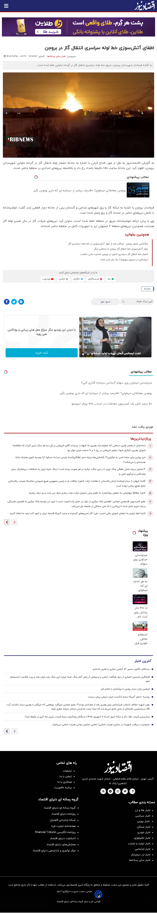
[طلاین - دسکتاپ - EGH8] (78, 26)
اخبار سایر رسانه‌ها (56, 56)
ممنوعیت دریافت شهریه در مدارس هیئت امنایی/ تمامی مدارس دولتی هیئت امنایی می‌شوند (101, 724)
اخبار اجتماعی (142, 849)
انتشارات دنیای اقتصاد (63, 838)
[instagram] (118, 791)
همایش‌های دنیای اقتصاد (61, 844)
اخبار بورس (143, 821)
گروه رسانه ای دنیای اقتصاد (60, 808)
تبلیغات (67, 771)
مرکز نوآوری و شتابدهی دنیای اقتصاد (54, 850)
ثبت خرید (41, 353)
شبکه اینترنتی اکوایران (63, 820)
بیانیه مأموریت (63, 787)
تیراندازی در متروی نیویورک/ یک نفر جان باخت (124, 259)
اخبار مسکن (143, 827)
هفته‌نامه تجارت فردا (63, 826)
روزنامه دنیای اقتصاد (64, 814)
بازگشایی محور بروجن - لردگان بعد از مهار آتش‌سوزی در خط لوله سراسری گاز (108, 244)
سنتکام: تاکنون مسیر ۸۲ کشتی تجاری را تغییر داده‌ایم (121, 669)
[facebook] (132, 791)
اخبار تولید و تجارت (139, 843)
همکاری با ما (64, 782)
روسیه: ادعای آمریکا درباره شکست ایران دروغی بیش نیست (119, 697)
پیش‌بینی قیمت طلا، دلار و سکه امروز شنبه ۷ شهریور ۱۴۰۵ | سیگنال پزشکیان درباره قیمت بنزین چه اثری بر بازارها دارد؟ (87, 717)
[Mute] (88, 354)
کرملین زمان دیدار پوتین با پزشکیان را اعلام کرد (125, 689)
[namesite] (144, 6)
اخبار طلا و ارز (142, 810)
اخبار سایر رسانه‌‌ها (139, 860)
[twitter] (125, 791)
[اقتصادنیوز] (117, 767)
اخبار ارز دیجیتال (140, 854)
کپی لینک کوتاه (144, 301)
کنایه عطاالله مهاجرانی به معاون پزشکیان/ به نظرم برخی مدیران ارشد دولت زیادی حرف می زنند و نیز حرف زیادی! (87, 493)
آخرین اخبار (142, 661)
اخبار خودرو (143, 832)
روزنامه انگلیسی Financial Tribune (55, 832)
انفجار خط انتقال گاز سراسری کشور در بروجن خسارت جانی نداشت (114, 254)
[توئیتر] (14, 302)
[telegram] (110, 791)
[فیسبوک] (7, 302)
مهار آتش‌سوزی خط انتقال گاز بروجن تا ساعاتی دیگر (121, 249)
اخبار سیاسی (142, 816)
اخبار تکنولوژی (142, 838)
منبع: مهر (105, 301)
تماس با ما (66, 776)
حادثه (147, 289)
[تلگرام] (21, 302)
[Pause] (83, 354)
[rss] (103, 791)
